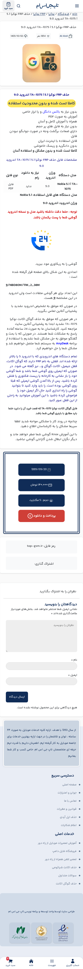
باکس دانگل (51, 111)
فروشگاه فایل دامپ (64, 851)
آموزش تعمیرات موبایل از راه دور (57, 843)
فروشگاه (63, 14)
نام (74, 660)
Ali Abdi (64, 36)
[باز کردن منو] (77, 6)
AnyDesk (62, 343)
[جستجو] (18, 5)
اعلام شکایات (69, 825)
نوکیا (51, 14)
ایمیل (72, 675)
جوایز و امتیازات (67, 793)
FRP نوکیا (39, 14)
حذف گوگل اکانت (66, 884)
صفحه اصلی (69, 785)
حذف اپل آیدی (68, 817)
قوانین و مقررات (67, 809)
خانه (74, 14)
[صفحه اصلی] (48, 5)
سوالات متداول (67, 875)
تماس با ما (70, 801)
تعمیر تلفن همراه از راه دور (61, 859)
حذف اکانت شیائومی (64, 867)
